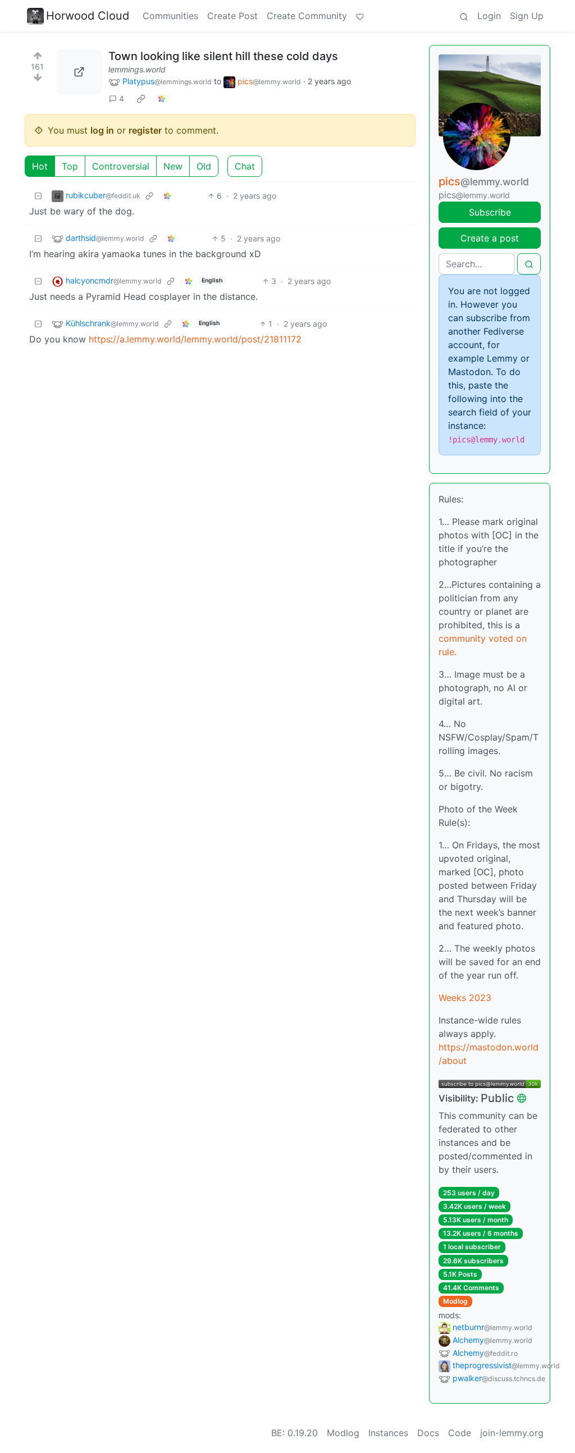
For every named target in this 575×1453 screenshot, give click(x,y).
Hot (40, 166)
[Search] (464, 15)
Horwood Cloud (87, 15)
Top (70, 166)
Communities (170, 15)
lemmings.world (137, 69)
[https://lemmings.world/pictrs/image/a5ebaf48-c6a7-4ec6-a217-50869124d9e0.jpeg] (79, 71)
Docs (428, 1432)
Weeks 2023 (465, 997)
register (145, 130)
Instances (388, 1432)
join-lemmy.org (512, 1432)
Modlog (455, 1301)
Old (204, 166)
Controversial (120, 166)
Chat (245, 166)
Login (489, 15)
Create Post (232, 15)
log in (102, 130)
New (172, 166)
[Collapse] (38, 195)
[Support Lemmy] (360, 15)
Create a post (489, 238)
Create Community (307, 15)
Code (459, 1432)
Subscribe (490, 212)
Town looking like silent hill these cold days (223, 56)
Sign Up (527, 15)
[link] (141, 98)
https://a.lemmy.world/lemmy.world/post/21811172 (195, 339)
